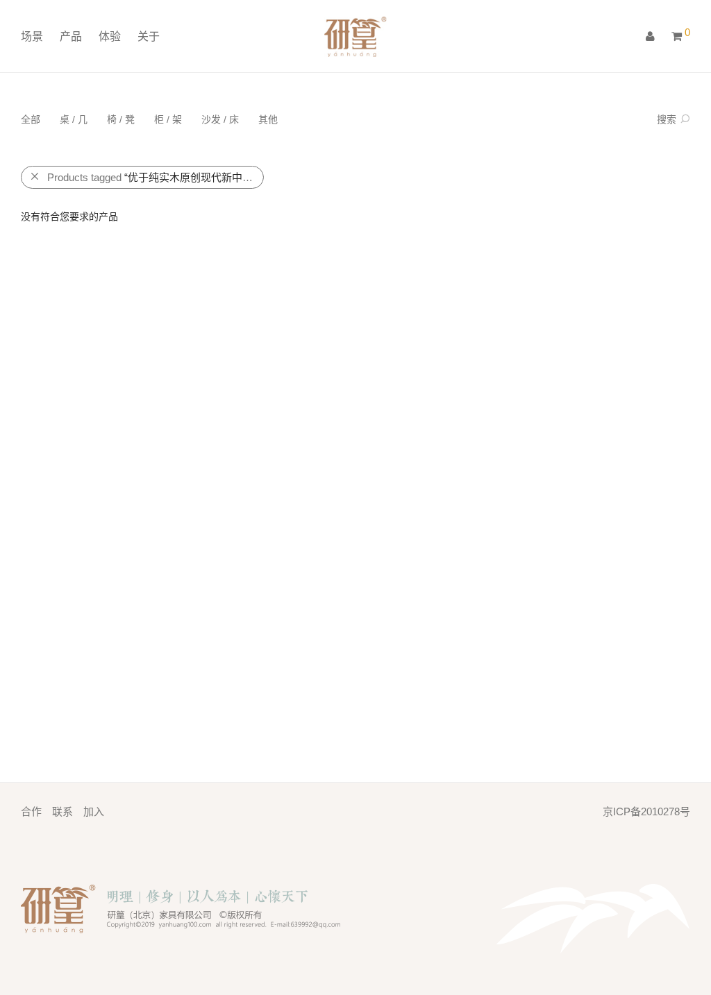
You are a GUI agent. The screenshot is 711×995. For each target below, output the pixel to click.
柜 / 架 (168, 119)
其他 (268, 119)
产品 (71, 36)
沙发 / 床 (220, 119)
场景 (32, 36)
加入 (93, 811)
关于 (148, 36)
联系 (62, 811)
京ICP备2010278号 (646, 811)
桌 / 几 (73, 119)
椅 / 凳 (121, 119)
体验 (110, 36)
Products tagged (155, 177)
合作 (31, 811)
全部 (30, 119)
